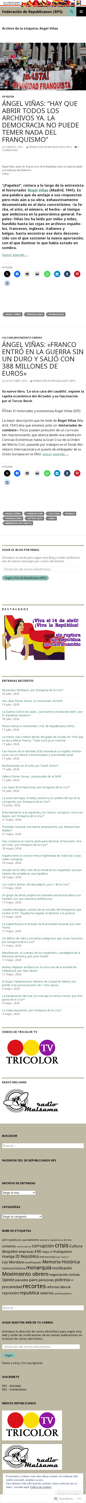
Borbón (68, 1240)
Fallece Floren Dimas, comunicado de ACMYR (31, 776)
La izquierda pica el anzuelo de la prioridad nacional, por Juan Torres (41, 925)
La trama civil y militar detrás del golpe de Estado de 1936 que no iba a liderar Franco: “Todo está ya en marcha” (42, 738)
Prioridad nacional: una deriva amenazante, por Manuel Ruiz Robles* (41, 828)
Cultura (7, 337)
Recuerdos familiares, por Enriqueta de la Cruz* (33, 690)
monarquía (56, 314)
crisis (61, 1245)
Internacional (47, 1257)
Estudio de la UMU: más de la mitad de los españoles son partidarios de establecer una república (42, 871)
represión (10, 1293)
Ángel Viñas (38, 190)
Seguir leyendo (15, 255)
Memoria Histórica (18, 523)
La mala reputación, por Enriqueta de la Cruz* (32, 1010)
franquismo (35, 314)
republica (29, 1293)
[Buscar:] (43, 1146)
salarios (46, 1293)
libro (51, 518)
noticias (74, 1275)
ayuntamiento (30, 1240)
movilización (62, 1268)
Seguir (8, 1355)
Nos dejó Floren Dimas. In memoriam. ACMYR (32, 701)
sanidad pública (62, 1293)
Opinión (8, 96)
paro (33, 1279)
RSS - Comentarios (14, 1389)
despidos (10, 1251)
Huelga (8, 1256)
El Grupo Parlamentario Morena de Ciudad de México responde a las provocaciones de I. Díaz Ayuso (39, 983)
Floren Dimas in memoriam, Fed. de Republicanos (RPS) (38, 726)
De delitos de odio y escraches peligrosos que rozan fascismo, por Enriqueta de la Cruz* (42, 940)
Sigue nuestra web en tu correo (27, 1322)
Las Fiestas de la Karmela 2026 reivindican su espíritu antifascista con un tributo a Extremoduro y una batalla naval (42, 753)
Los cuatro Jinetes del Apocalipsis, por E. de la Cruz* (36, 884)
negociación (58, 1274)
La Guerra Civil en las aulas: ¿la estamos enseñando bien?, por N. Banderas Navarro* (42, 713)
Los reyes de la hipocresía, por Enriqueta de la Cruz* (36, 787)
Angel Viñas (13, 314)
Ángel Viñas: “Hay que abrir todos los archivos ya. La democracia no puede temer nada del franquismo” (40, 121)
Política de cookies (40, 1487)
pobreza (62, 1279)
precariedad (12, 1286)
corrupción (35, 513)
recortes (34, 1286)
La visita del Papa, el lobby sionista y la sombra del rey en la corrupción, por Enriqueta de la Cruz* (41, 799)
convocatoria (24, 1246)
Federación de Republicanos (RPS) (32, 11)
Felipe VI (47, 1252)
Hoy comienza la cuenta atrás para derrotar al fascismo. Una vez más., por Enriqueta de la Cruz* (41, 843)
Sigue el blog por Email (21, 550)
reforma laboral (58, 1287)
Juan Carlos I (62, 1256)
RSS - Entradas (11, 1386)
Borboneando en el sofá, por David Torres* (30, 765)
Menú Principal (81, 11)
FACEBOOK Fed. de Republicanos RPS (29, 1160)
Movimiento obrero (28, 337)
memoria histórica (13, 1268)
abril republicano (12, 1239)
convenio (9, 1246)
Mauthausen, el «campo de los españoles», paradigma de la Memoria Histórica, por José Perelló (41, 954)
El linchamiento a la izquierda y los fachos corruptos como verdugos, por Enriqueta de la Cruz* (43, 814)
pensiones (46, 1280)
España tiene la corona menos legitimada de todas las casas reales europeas (41, 857)
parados (21, 1280)
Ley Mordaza (13, 1262)
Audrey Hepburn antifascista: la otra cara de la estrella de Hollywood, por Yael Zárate (39, 969)
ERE (38, 1251)
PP (72, 1280)
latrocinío (35, 518)
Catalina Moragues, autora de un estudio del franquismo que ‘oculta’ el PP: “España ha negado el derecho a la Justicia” (41, 911)
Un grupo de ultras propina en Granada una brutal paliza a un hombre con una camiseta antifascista (41, 897)
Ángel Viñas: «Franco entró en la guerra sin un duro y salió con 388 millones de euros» (43, 359)
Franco (70, 513)
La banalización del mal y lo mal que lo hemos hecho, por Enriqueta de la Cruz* (42, 997)
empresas (26, 1251)
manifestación (33, 1262)
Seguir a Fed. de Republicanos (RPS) (25, 578)
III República (27, 1256)
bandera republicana (51, 1239)
